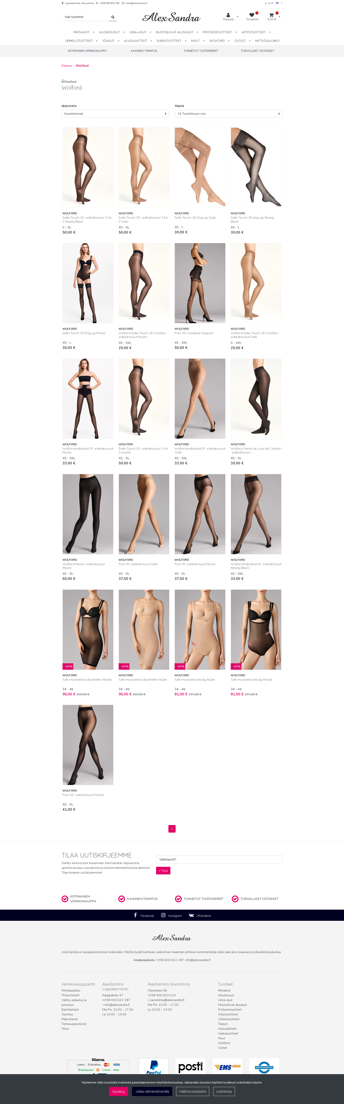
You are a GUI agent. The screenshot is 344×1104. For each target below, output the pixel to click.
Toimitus (67, 1014)
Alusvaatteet (227, 1029)
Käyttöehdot (70, 1009)
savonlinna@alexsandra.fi (167, 1000)
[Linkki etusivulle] (171, 17)
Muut (221, 1038)
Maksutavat (70, 1019)
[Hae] (113, 17)
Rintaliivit (224, 990)
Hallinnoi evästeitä (192, 1091)
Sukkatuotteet (228, 1033)
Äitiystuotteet (228, 1014)
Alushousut (226, 995)
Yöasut (223, 1024)
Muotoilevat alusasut (232, 1005)
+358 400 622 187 (110, 3)
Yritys (65, 1029)
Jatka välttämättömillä (152, 1091)
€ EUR (270, 3)
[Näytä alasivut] (93, 32)
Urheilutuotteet (228, 1019)
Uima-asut (225, 1000)
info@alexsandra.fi (136, 3)
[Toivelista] (108, 132)
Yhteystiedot (70, 995)
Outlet (222, 1048)
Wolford (224, 1043)
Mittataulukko (71, 990)
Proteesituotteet (230, 1009)
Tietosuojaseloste (74, 1024)
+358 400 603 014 (162, 995)
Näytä (179, 106)
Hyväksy (118, 1091)
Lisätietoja (224, 1091)
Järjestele (69, 106)
